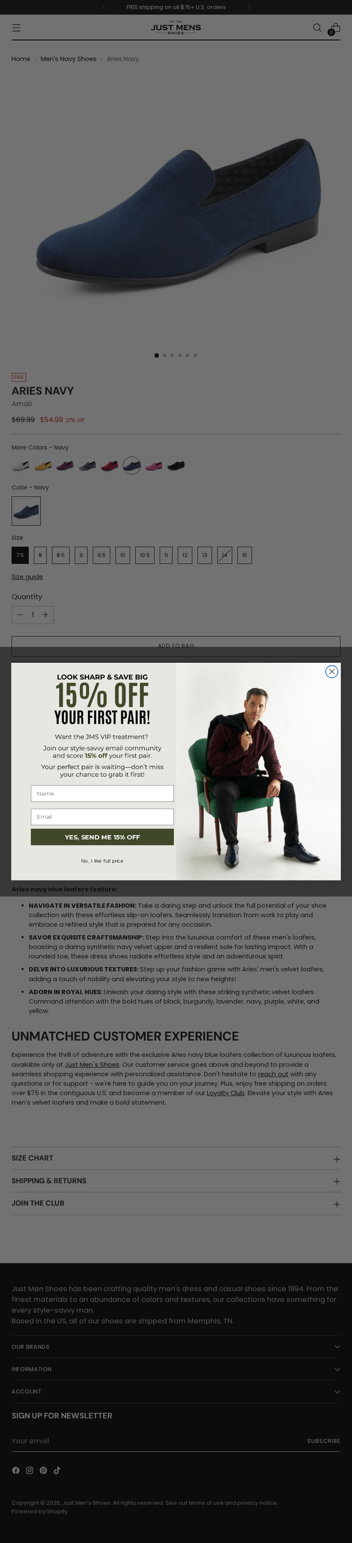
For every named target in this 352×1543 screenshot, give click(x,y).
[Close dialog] (332, 671)
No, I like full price (102, 861)
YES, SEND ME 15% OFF (102, 837)
